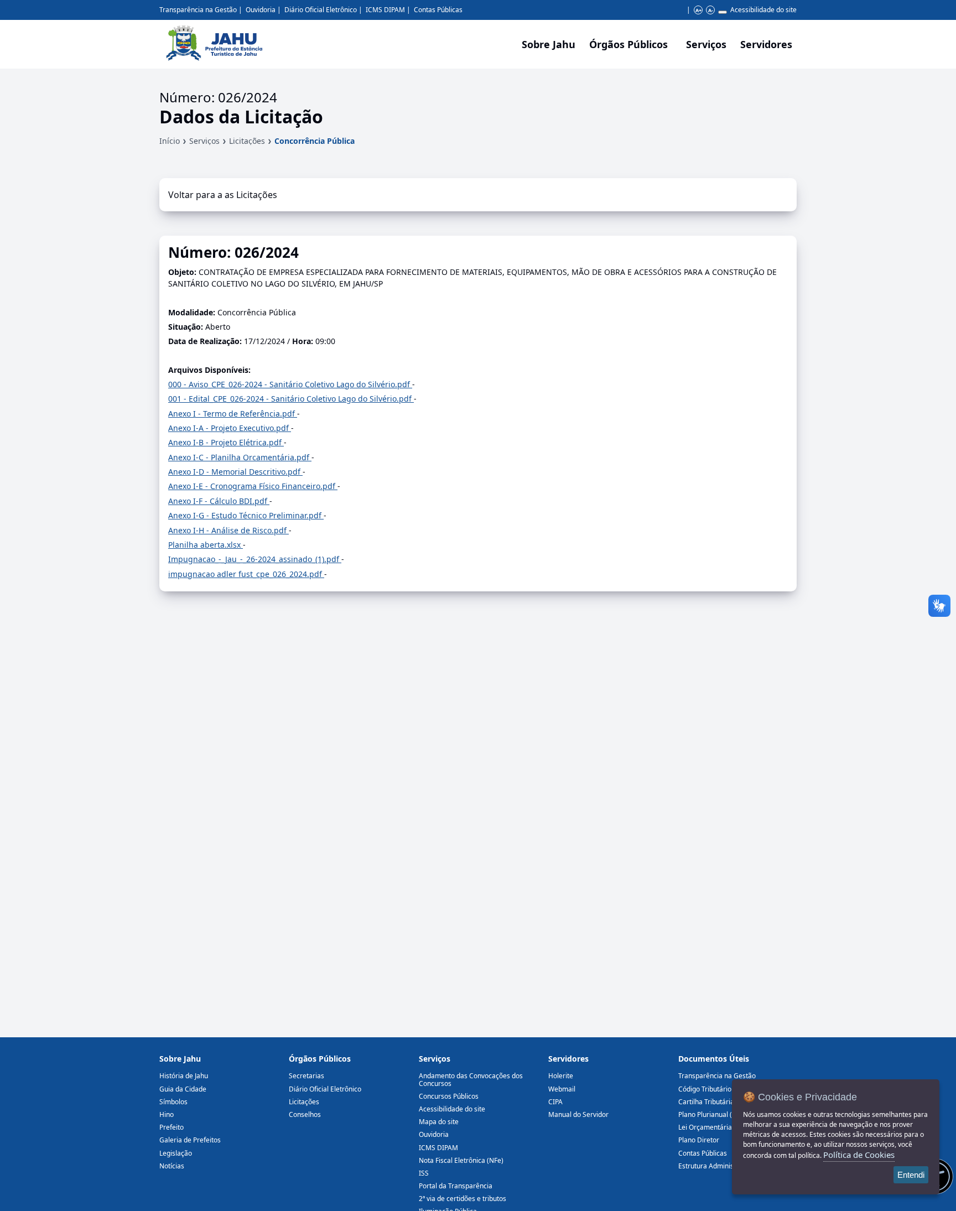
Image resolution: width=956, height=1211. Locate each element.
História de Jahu (183, 1075)
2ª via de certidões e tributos (462, 1198)
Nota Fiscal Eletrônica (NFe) (461, 1160)
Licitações (247, 141)
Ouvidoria (261, 9)
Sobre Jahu (548, 44)
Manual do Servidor (578, 1114)
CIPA (555, 1101)
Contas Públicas (438, 9)
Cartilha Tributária (706, 1101)
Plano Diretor (698, 1140)
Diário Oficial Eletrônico (320, 9)
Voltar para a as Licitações (222, 195)
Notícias (171, 1166)
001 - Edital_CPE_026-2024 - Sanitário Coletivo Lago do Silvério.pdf (291, 398)
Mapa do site (439, 1121)
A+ (698, 10)
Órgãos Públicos (320, 1058)
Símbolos (173, 1101)
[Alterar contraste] (722, 12)
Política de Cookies (859, 1154)
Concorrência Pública (314, 141)
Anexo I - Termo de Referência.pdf (232, 413)
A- (710, 10)
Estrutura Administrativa (716, 1166)
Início (169, 141)
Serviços (706, 44)
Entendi (910, 1174)
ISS (424, 1173)
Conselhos (305, 1114)
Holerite (560, 1075)
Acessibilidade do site (763, 9)
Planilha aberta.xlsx (205, 544)
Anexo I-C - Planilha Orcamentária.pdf (239, 457)
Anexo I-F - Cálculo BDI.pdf (218, 501)
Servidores (568, 1058)
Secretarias (306, 1075)
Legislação (175, 1153)
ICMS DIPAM (385, 9)
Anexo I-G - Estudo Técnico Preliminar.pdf (246, 515)
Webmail (561, 1089)
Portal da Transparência (455, 1186)
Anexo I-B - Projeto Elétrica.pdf (226, 442)
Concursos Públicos (449, 1096)
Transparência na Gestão (198, 9)
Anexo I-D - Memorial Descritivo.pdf (235, 471)
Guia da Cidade (182, 1089)
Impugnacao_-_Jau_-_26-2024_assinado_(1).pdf (254, 559)
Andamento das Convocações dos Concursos (471, 1079)
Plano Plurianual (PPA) (712, 1114)
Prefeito (171, 1127)
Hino (166, 1114)
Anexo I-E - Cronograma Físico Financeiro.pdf (252, 486)
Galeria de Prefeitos (190, 1140)
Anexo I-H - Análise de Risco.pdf (228, 530)
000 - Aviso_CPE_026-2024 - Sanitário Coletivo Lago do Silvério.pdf (290, 384)
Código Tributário (704, 1089)
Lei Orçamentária (705, 1127)
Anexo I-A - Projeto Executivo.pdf (229, 428)
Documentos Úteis (713, 1058)
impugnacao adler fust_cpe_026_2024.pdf (246, 574)
